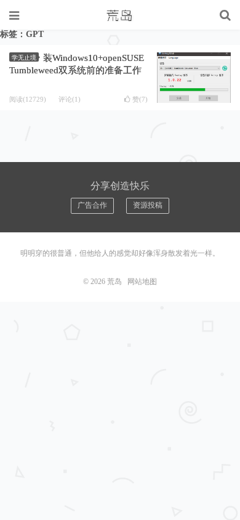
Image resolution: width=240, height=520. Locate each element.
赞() (140, 99)
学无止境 (24, 57)
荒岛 (120, 15)
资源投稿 (147, 205)
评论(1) (69, 99)
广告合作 (92, 205)
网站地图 (142, 281)
